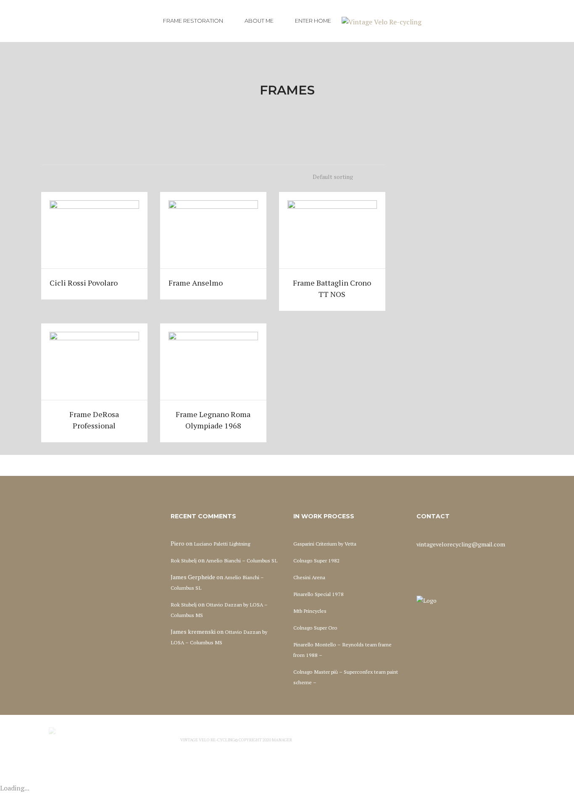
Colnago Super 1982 (316, 560)
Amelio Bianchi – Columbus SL (241, 560)
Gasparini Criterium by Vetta (324, 543)
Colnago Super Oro (315, 627)
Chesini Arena (309, 577)
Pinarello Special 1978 (318, 594)
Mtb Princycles (309, 610)
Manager (282, 740)
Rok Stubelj (184, 560)
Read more (94, 230)
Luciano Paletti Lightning (222, 543)
